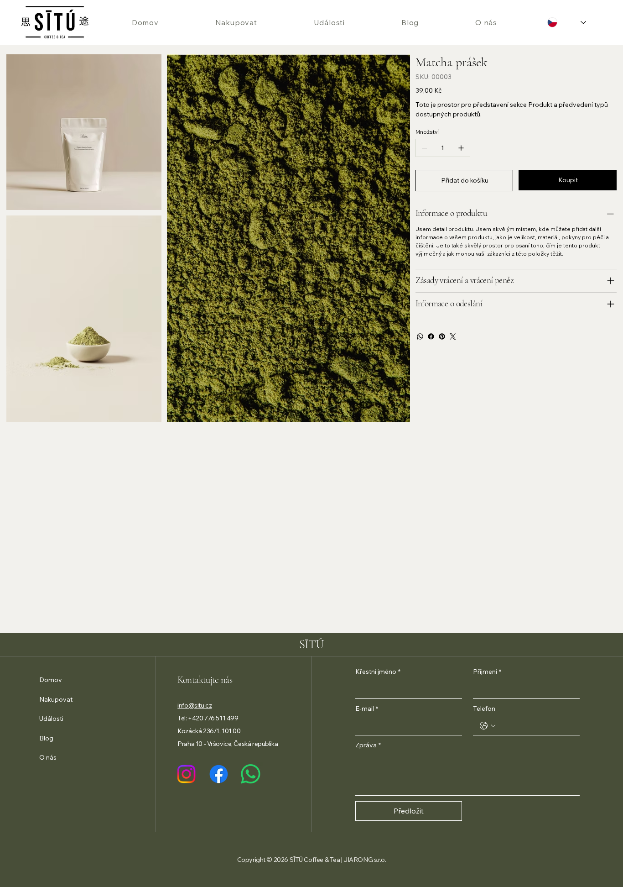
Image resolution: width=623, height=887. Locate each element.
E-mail (366, 708)
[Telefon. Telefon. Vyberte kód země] (487, 725)
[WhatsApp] (420, 336)
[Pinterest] (441, 336)
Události (51, 718)
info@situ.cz (194, 705)
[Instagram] (186, 774)
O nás (48, 757)
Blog (46, 738)
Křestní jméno (377, 671)
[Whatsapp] (251, 774)
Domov (50, 680)
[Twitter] (452, 336)
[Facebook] (431, 336)
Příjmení (487, 671)
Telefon (484, 708)
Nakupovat (56, 699)
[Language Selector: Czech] (566, 22)
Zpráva (368, 745)
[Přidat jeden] (461, 148)
